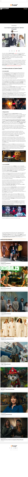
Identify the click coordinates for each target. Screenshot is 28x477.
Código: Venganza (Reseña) (5, 364)
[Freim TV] (14, 5)
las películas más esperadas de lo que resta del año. (13, 65)
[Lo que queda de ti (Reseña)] (14, 302)
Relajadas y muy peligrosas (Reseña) (7, 338)
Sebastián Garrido (16, 31)
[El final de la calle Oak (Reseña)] (14, 402)
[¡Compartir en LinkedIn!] (14, 51)
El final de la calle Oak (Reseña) (6, 414)
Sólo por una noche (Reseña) (6, 288)
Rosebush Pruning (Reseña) (6, 263)
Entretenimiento (14, 25)
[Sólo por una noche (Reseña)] (14, 276)
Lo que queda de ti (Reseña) (6, 313)
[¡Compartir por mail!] (19, 51)
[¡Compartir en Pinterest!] (16, 51)
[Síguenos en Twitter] (13, 447)
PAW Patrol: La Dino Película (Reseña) (7, 389)
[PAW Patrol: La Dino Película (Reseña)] (14, 377)
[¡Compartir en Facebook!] (9, 51)
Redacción (3, 390)
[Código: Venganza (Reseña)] (14, 352)
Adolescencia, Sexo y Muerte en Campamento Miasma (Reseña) (12, 439)
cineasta (15, 53)
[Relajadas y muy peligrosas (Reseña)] (14, 327)
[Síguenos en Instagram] (11, 447)
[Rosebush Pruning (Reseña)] (14, 251)
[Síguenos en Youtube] (15, 447)
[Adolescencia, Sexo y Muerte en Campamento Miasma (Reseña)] (14, 428)
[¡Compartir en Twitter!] (12, 51)
